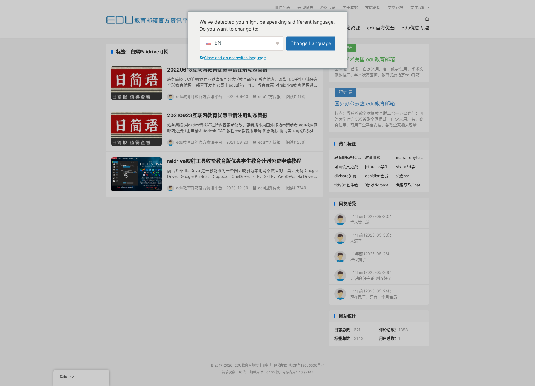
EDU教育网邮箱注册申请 (150, 19)
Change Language (310, 43)
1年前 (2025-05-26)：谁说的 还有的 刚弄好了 (371, 275)
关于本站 (350, 7)
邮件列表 (282, 7)
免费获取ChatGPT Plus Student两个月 (410, 185)
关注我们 (418, 7)
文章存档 (395, 7)
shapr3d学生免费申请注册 (410, 166)
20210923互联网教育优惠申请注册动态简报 (217, 115)
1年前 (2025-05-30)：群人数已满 (371, 219)
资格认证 (327, 7)
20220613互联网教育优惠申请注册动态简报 (217, 70)
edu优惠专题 (415, 28)
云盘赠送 (305, 7)
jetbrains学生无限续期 (379, 166)
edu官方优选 (381, 28)
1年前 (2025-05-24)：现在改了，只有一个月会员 (373, 294)
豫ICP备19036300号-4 (306, 365)
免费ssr (402, 175)
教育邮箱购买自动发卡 (348, 157)
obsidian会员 (376, 175)
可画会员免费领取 (348, 166)
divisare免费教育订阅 (348, 175)
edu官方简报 (266, 96)
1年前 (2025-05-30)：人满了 (371, 238)
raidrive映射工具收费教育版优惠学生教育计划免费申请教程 (234, 161)
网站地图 (281, 365)
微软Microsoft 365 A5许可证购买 (379, 185)
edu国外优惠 (266, 187)
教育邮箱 (373, 157)
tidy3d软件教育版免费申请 (348, 185)
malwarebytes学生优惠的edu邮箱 (410, 157)
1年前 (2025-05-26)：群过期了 (371, 256)
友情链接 (373, 7)
